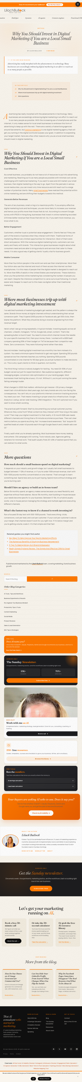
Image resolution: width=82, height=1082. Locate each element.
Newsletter (40, 851)
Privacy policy (45, 1079)
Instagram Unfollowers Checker (46, 1063)
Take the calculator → (40, 942)
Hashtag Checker (56, 1066)
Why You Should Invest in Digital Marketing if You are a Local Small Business (42, 89)
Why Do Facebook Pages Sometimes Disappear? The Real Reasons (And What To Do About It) (67, 978)
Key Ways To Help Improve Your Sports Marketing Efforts (33, 538)
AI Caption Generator (10, 1066)
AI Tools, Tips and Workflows (13, 594)
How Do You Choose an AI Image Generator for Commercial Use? (13, 977)
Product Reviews (9, 621)
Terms (12, 1054)
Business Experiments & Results (14, 598)
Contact (67, 1018)
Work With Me (32, 1018)
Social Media (8, 616)
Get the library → (65, 942)
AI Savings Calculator (34, 1021)
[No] (77, 1077)
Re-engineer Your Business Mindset (16, 603)
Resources (49, 1027)
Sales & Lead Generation (12, 625)
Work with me (27, 851)
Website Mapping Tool (41, 1068)
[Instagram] (71, 1049)
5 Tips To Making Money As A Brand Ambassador (29, 545)
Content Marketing (10, 612)
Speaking (31, 1032)
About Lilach (50, 1030)
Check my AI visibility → (41, 813)
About (50, 851)
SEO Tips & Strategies (11, 630)
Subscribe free (41, 888)
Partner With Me (33, 1028)
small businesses (41, 190)
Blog (47, 1018)
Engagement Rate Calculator (67, 1063)
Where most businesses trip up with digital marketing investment (40, 93)
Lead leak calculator (41, 786)
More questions (23, 96)
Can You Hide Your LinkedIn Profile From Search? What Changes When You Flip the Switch (40, 978)
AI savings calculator (41, 781)
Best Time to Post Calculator (39, 1066)
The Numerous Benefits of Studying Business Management (34, 541)
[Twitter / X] (59, 1049)
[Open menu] (77, 4)
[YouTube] (65, 1049)
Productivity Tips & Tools (12, 607)
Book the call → (13, 941)
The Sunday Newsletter (50, 1023)
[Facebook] (54, 1049)
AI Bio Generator (23, 1066)
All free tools (17, 1063)
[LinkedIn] (77, 1049)
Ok (33, 1079)
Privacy (5, 1054)
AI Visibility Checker (34, 1025)
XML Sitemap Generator (70, 1066)
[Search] (52, 579)
